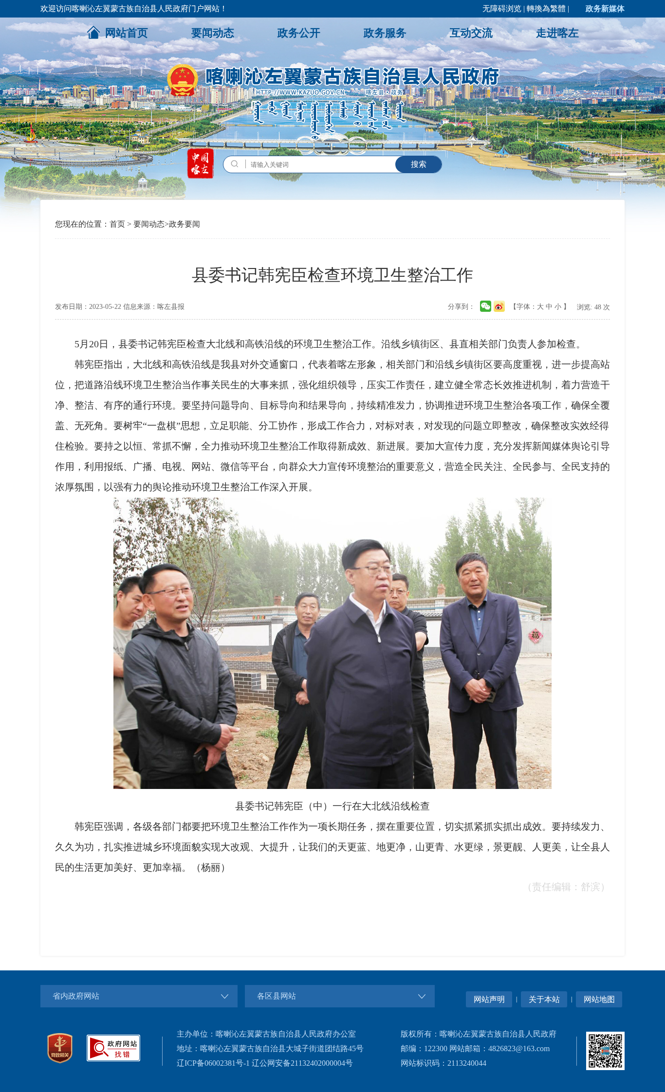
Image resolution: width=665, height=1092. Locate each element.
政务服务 (385, 33)
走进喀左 (557, 33)
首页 (117, 224)
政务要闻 (184, 224)
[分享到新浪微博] (499, 303)
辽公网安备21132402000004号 (302, 1063)
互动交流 (471, 33)
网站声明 (489, 999)
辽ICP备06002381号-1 (213, 1063)
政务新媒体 (605, 8)
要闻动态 (212, 33)
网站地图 (599, 999)
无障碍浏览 (501, 8)
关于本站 (544, 999)
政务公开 (298, 33)
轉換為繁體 (546, 8)
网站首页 (126, 33)
